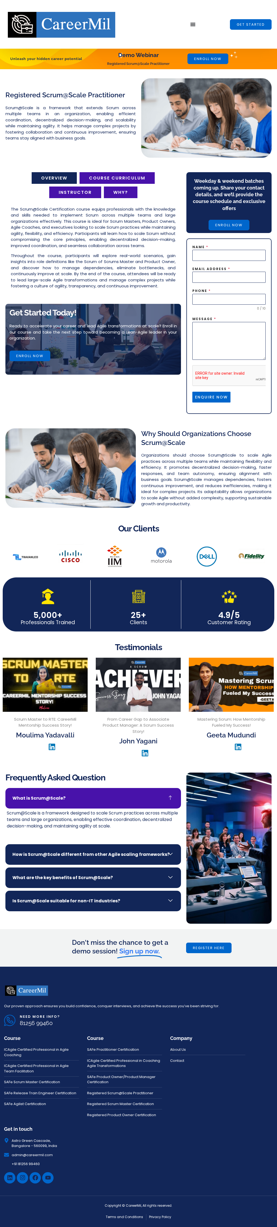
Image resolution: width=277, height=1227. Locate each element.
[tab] (54, 178)
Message (204, 319)
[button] (251, 24)
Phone (201, 290)
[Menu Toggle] (193, 24)
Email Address (211, 269)
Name (200, 247)
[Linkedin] (9, 1177)
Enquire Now (211, 397)
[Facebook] (35, 1177)
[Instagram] (22, 1177)
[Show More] (45, 710)
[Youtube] (48, 1177)
